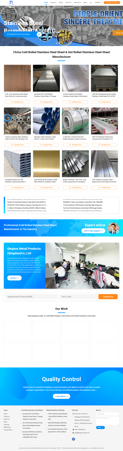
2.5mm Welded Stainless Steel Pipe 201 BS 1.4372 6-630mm (57, 430)
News (5, 422)
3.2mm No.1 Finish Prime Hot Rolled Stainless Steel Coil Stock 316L (74, 139)
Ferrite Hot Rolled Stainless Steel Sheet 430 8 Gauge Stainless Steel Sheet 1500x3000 (83, 203)
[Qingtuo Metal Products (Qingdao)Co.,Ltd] (11, 3)
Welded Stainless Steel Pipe (55, 410)
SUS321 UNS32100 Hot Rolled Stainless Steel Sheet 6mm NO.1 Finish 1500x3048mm (83, 208)
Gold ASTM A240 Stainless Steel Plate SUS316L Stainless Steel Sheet (45, 182)
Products (7, 416)
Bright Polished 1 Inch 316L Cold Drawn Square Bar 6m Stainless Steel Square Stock (74, 182)
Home (5, 414)
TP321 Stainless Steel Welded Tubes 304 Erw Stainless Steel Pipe (57, 416)
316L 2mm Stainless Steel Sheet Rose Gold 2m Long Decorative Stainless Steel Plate (16, 96)
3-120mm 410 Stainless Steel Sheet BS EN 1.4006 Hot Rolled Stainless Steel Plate (27, 203)
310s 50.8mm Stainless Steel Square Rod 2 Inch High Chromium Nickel (104, 182)
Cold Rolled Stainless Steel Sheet (32, 410)
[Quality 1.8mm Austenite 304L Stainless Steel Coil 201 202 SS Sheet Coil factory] (17, 121)
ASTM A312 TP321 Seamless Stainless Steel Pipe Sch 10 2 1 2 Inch (27, 200)
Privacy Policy (8, 430)
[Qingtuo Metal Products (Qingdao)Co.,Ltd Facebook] (73, 439)
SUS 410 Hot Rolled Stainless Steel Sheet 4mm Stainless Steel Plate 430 (27, 206)
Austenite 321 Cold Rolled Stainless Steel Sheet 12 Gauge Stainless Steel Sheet (45, 96)
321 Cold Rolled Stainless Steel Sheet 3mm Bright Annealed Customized (33, 425)
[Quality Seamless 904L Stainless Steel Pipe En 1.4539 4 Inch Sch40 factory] (46, 121)
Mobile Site (7, 427)
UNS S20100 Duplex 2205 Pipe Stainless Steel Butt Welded (57, 424)
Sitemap (6, 424)
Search (39, 34)
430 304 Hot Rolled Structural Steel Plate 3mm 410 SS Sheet (82, 206)
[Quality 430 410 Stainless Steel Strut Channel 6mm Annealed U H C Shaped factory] (104, 121)
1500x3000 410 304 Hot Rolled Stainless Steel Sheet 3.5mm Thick (27, 208)
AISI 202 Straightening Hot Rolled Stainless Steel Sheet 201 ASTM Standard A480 (104, 96)
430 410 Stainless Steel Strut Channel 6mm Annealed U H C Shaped (102, 139)
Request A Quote (112, 2)
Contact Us (108, 297)
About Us (7, 419)
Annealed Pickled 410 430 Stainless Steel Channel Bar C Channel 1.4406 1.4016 (15, 182)
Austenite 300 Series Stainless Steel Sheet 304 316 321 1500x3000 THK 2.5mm (32, 434)
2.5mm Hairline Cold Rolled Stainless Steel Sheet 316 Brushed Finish (75, 96)
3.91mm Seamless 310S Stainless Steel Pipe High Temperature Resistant (83, 200)
